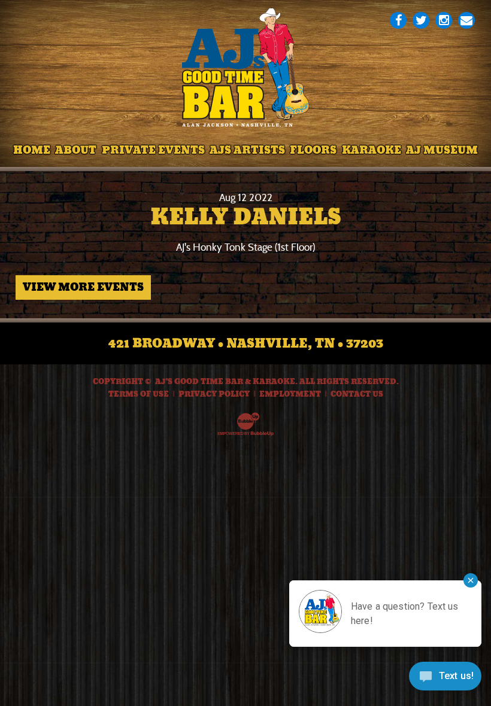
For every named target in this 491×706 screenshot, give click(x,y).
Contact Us (357, 394)
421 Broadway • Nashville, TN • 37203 (245, 343)
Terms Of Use (138, 394)
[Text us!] (445, 680)
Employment (290, 394)
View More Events (83, 287)
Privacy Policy (214, 394)
